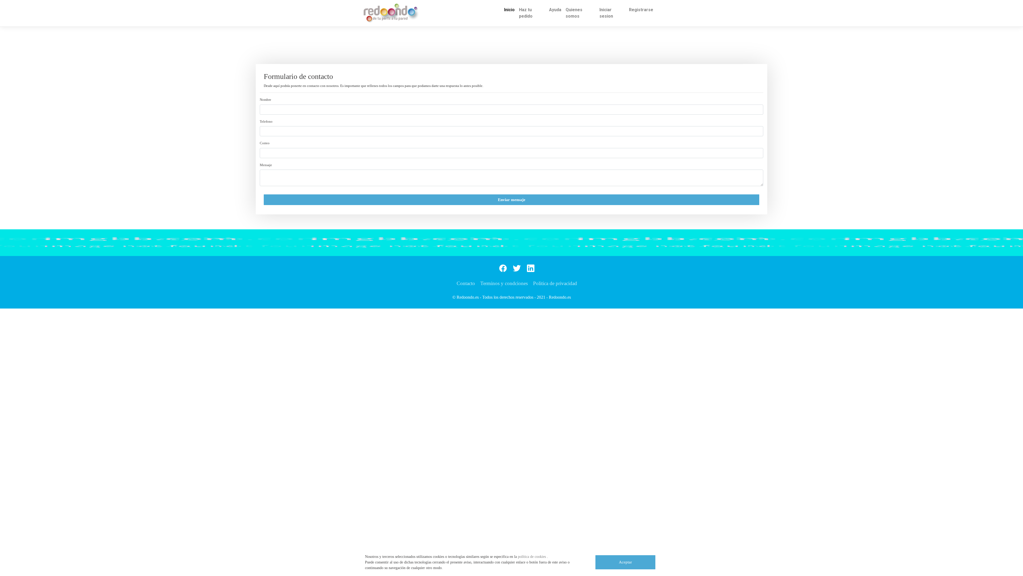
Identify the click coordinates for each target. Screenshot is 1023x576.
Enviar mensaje (511, 200)
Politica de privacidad (555, 283)
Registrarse (641, 9)
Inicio (509, 9)
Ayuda (555, 9)
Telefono (266, 121)
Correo (265, 143)
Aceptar (625, 562)
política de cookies (532, 557)
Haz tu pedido (526, 13)
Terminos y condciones (504, 283)
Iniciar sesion (606, 13)
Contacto (466, 283)
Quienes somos (574, 13)
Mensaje (266, 165)
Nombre (265, 100)
